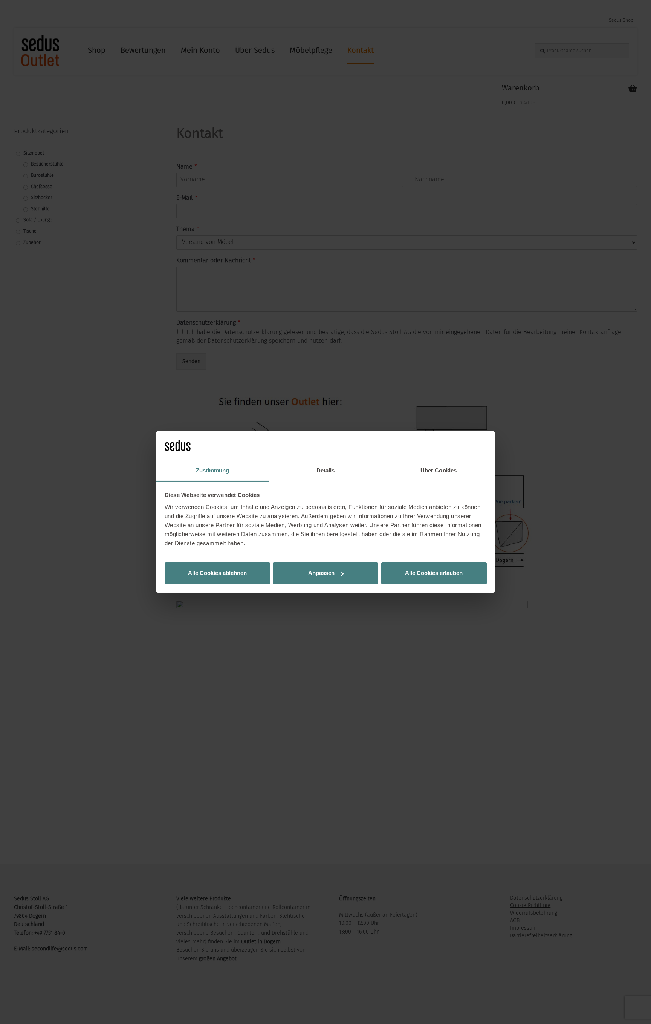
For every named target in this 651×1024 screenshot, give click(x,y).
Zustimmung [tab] (212, 470)
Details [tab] (325, 470)
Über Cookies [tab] (438, 470)
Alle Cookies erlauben (434, 573)
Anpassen (321, 573)
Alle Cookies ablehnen (217, 573)
